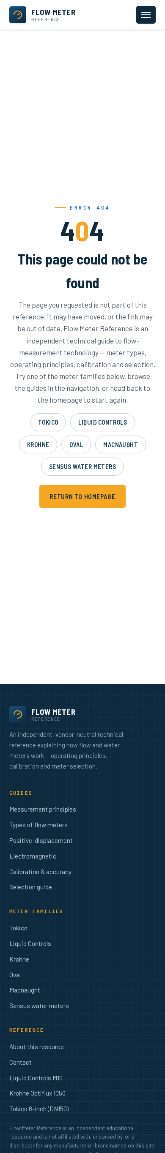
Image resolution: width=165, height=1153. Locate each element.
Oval (76, 444)
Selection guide (30, 887)
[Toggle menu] (146, 15)
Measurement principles (42, 809)
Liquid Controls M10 (36, 1078)
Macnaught (120, 444)
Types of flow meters (38, 825)
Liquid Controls (102, 422)
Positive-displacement (41, 840)
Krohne (38, 444)
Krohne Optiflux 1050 (37, 1093)
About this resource (36, 1046)
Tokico (48, 422)
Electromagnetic (32, 856)
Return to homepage (82, 496)
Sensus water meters (82, 466)
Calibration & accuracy (40, 871)
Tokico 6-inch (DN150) (39, 1108)
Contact (20, 1062)
